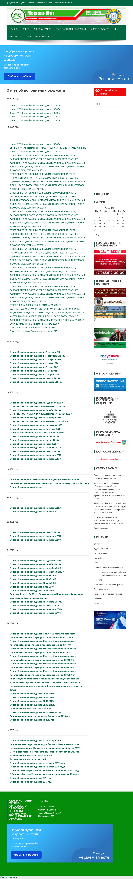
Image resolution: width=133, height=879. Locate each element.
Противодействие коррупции (71, 29)
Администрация (42, 29)
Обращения (41, 37)
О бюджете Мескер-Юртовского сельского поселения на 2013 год (44, 770)
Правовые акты (101, 589)
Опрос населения (101, 528)
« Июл (96, 235)
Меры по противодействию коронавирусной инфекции (114, 573)
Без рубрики (99, 558)
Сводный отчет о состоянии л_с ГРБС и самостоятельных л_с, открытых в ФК (48, 148)
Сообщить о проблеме (20, 76)
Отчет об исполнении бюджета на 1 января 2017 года (37, 763)
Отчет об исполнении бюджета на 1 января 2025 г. (35, 331)
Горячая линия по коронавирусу (108, 567)
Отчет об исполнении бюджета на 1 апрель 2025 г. (35, 324)
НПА (116, 29)
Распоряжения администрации (108, 594)
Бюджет (14, 37)
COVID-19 (98, 544)
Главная (14, 29)
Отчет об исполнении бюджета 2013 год (31, 782)
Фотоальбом (42, 3)
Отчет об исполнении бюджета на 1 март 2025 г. (33, 327)
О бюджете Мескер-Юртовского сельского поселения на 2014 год (44, 774)
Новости (31, 3)
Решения (98, 598)
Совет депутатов (100, 29)
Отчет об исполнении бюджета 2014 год (31, 778)
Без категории (100, 553)
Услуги (27, 37)
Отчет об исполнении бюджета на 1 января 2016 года (37, 767)
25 (100, 227)
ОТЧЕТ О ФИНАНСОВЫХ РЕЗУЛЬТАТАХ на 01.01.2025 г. (36, 305)
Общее (26, 29)
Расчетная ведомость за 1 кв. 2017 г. (29, 759)
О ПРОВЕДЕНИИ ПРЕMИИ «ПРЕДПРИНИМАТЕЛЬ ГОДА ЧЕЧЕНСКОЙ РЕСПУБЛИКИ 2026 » (109, 520)
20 (109, 223)
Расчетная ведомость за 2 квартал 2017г (31, 755)
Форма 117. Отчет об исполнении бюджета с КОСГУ (35, 105)
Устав (96, 603)
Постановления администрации (108, 584)
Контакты (69, 3)
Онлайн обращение (56, 3)
